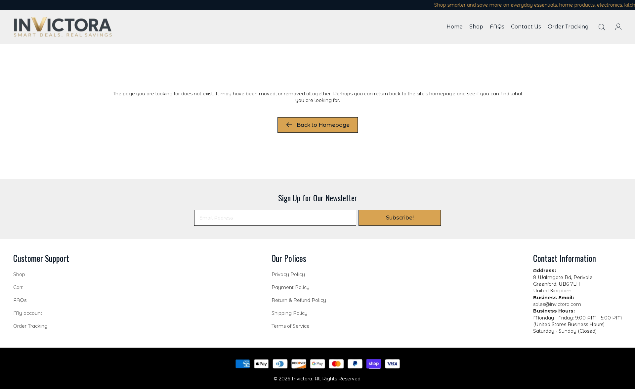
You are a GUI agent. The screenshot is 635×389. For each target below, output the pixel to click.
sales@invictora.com (557, 304)
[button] (400, 218)
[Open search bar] (602, 27)
